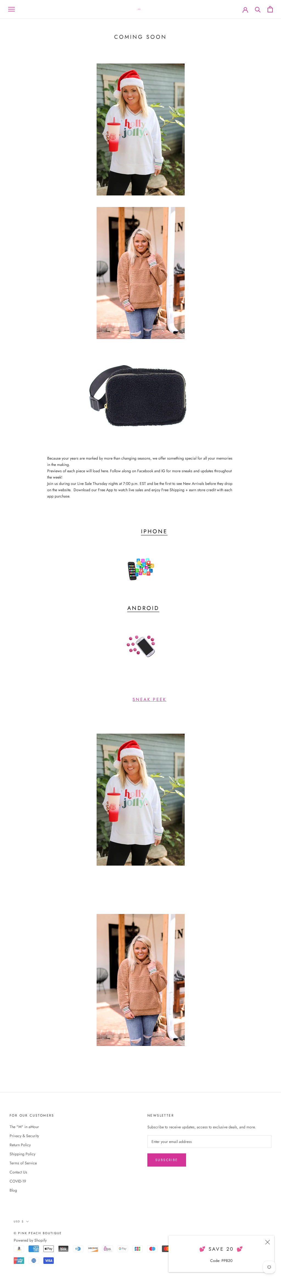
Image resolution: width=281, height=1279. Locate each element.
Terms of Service (23, 1163)
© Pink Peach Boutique (38, 1233)
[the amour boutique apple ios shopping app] (140, 570)
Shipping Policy (22, 1154)
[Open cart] (270, 9)
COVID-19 (18, 1181)
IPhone (154, 531)
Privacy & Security (24, 1136)
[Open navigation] (11, 9)
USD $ (19, 1221)
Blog (13, 1190)
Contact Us (18, 1172)
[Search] (258, 9)
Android (143, 608)
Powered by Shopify (30, 1240)
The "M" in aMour (24, 1126)
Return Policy (20, 1145)
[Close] (267, 1242)
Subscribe (166, 1160)
